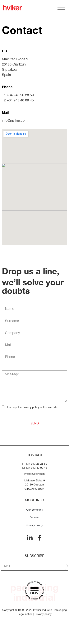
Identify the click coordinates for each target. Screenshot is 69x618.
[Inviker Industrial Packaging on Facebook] (40, 538)
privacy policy (31, 407)
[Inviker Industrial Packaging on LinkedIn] (30, 538)
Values (34, 517)
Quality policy (34, 525)
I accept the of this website (32, 407)
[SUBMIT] (66, 565)
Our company (34, 509)
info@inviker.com (14, 120)
